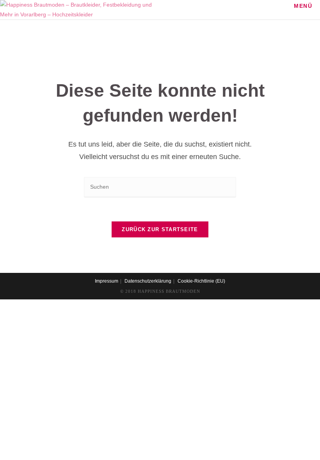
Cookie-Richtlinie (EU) (201, 281)
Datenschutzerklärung (147, 281)
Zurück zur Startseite (160, 229)
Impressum (106, 281)
